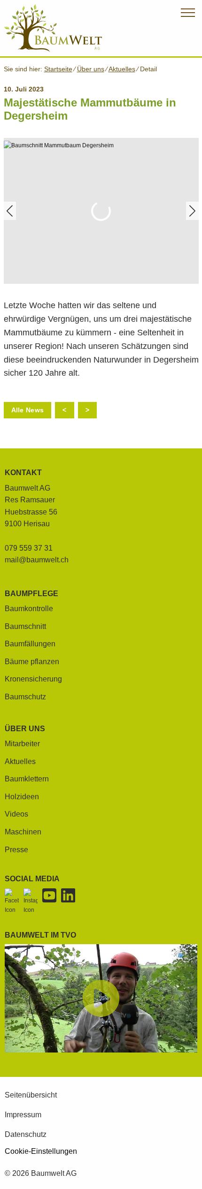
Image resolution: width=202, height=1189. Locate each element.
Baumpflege (31, 594)
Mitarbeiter (22, 744)
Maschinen (23, 832)
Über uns (90, 69)
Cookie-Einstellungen (41, 1151)
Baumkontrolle (29, 609)
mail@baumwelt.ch (37, 560)
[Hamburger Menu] (188, 14)
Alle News (27, 410)
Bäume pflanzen (32, 662)
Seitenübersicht (31, 1095)
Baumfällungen (30, 644)
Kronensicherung (33, 679)
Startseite (58, 69)
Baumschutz (25, 697)
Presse (16, 850)
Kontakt (23, 473)
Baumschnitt (25, 626)
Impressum (23, 1115)
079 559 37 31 (29, 548)
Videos (16, 814)
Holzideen (22, 797)
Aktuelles (122, 69)
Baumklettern (27, 779)
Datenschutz (26, 1134)
